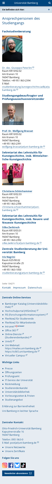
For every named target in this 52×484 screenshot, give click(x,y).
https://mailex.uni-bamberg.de (22, 348)
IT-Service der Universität (19, 380)
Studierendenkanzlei (16, 388)
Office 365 (10, 330)
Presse (9, 368)
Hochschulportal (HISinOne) (20, 311)
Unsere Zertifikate (15, 451)
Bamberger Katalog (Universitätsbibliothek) (26, 305)
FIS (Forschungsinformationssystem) (25, 314)
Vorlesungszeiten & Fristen (20, 395)
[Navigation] (4, 3)
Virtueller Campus (15, 355)
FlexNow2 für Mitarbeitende (20, 322)
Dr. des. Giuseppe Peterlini (17, 67)
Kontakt (6, 287)
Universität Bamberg (26, 3)
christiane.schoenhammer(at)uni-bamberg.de (20, 208)
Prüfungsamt (12, 376)
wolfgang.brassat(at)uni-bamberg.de (22, 146)
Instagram (4, 465)
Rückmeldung (12, 384)
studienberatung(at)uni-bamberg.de (22, 272)
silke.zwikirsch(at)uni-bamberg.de (20, 243)
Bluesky (17, 465)
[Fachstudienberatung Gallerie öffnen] (12, 49)
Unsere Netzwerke (15, 447)
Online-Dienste (13, 334)
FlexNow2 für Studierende (19, 318)
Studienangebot (14, 399)
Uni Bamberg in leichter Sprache (20, 411)
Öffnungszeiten (13, 372)
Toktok (23, 465)
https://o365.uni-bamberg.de (21, 351)
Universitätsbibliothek (17, 391)
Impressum (19, 287)
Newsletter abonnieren (16, 473)
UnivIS (8, 341)
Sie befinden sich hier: (13, 9)
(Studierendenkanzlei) (17, 337)
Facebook (10, 465)
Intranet (9, 326)
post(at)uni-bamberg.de (23, 442)
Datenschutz (35, 287)
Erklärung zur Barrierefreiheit (18, 406)
